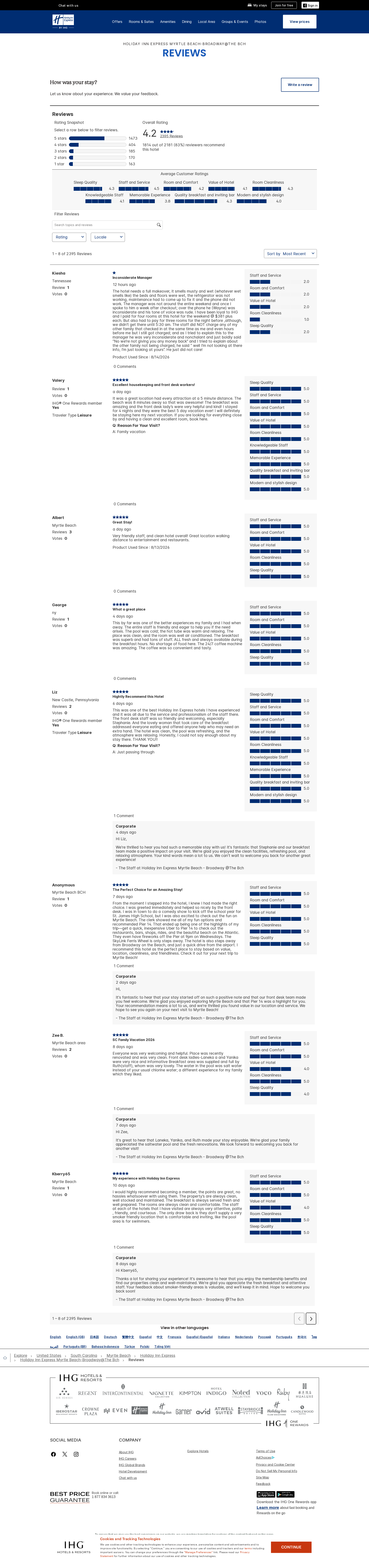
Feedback (263, 1484)
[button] (310, 5)
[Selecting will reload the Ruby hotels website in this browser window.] (283, 1392)
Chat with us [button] (69, 5)
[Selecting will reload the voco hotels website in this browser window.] (263, 1392)
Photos (260, 21)
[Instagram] (76, 1454)
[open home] (6, 1357)
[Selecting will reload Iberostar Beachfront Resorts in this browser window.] (66, 1410)
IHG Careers (127, 1458)
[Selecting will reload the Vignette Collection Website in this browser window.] (161, 1392)
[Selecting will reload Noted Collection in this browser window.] (241, 1392)
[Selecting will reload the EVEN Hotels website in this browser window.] (115, 1410)
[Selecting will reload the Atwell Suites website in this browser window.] (224, 1410)
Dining (187, 21)
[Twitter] (65, 1454)
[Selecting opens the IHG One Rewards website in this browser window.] (287, 1423)
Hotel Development (133, 1471)
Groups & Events (235, 21)
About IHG (126, 1452)
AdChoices (263, 1457)
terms (248, 1548)
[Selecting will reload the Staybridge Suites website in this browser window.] (250, 1410)
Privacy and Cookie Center (275, 1464)
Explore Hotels (198, 1451)
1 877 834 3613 (104, 1497)
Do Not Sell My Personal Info (276, 1471)
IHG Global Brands (132, 1465)
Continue (291, 1547)
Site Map (262, 1477)
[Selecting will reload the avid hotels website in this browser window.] (203, 1410)
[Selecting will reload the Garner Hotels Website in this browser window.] (184, 1410)
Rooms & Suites (141, 21)
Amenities (168, 21)
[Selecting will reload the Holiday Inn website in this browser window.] (161, 1410)
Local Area (206, 21)
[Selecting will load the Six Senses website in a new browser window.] (64, 1392)
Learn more (268, 1507)
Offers (117, 21)
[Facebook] (54, 1454)
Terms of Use (265, 1451)
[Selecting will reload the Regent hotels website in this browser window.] (87, 1392)
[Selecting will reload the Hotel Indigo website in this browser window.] (216, 1392)
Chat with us (128, 1478)
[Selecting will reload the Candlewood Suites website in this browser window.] (302, 1410)
